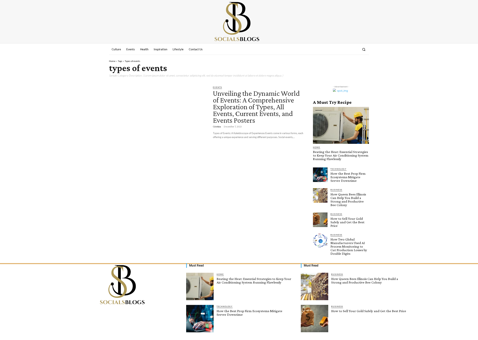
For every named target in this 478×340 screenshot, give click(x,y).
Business (336, 190)
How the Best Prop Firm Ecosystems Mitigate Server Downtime (348, 177)
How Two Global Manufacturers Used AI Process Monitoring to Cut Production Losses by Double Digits (348, 246)
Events (217, 87)
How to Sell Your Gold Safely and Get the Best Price (347, 222)
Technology (338, 169)
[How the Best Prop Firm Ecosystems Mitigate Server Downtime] (320, 174)
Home (112, 61)
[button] (363, 49)
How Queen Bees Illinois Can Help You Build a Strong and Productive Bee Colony (348, 199)
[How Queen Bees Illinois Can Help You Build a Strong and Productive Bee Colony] (320, 195)
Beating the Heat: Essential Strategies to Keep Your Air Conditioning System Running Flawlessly (340, 155)
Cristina (217, 126)
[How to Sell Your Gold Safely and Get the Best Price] (320, 219)
